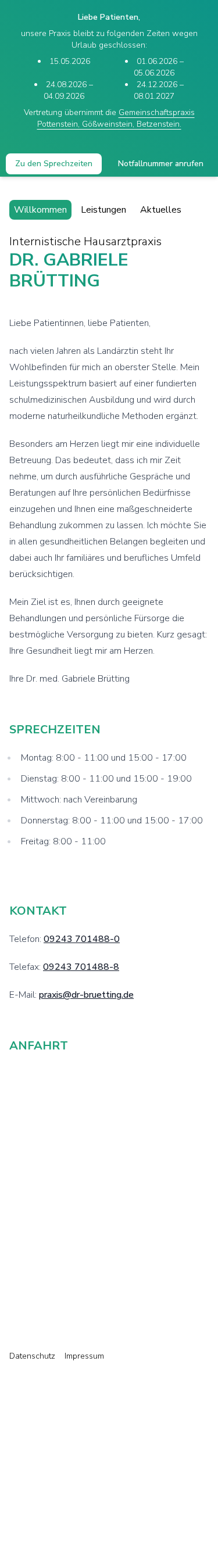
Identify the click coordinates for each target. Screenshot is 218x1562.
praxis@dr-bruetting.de (86, 994)
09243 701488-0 (82, 939)
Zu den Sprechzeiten (53, 163)
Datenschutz (32, 1356)
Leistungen (103, 209)
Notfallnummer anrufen (160, 163)
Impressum (84, 1356)
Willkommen (40, 209)
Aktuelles (160, 209)
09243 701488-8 (81, 967)
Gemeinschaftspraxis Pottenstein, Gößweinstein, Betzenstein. (116, 118)
